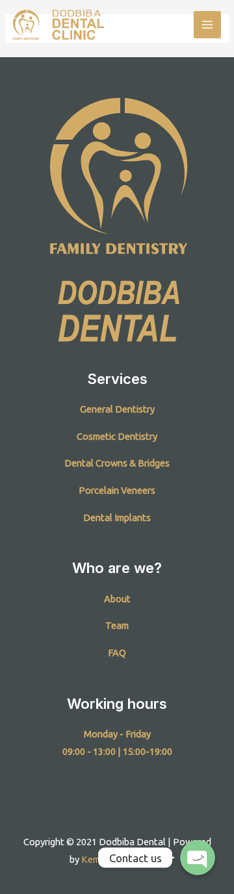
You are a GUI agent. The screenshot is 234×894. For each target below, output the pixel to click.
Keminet (98, 859)
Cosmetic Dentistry (117, 436)
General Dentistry (117, 409)
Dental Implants (117, 517)
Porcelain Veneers (117, 490)
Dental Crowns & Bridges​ (117, 462)
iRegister (145, 859)
